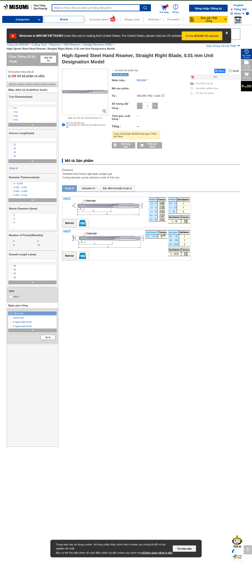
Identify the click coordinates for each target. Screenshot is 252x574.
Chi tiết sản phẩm (205, 91)
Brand (64, 19)
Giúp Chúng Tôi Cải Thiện (221, 45)
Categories (22, 19)
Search (145, 7)
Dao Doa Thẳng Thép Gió (107, 45)
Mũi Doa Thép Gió (78, 45)
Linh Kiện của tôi (204, 81)
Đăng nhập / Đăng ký (208, 8)
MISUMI (141, 78)
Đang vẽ (13, 166)
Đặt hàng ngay (126, 143)
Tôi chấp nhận (184, 549)
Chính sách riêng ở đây (157, 552)
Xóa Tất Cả (48, 57)
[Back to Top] (248, 549)
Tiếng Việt (240, 9)
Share (221, 69)
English (239, 5)
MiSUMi (7, 6)
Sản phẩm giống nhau (205, 86)
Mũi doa (59, 45)
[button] (237, 20)
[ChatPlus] (237, 557)
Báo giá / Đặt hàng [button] (209, 19)
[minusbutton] (140, 104)
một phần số (88, 186)
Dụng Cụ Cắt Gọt (42, 45)
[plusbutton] (155, 104)
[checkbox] (32, 106)
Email (236, 69)
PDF (215, 75)
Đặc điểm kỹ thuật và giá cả (117, 186)
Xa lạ (48, 335)
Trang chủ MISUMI (18, 45)
